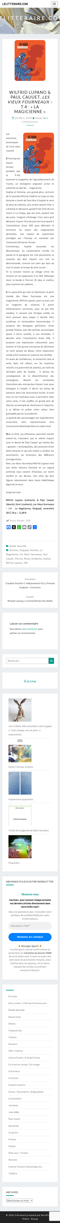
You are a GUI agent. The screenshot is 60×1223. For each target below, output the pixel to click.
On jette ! (13, 1132)
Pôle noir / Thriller (18, 1152)
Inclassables (15, 1098)
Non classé (14, 1118)
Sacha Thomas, (20, 766)
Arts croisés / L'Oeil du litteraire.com (27, 1003)
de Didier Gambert (28, 830)
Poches (12, 1139)
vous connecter (30, 628)
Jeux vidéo (13, 1112)
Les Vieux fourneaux (30, 554)
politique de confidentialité (25, 915)
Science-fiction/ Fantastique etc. (25, 1166)
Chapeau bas (15, 1030)
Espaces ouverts (16, 1084)
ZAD (25, 562)
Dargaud (24, 550)
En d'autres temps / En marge (24, 1064)
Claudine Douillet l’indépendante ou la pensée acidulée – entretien (30, 583)
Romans (12, 1159)
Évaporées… (15, 862)
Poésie (12, 1146)
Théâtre (12, 1173)
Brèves (12, 1023)
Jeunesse (13, 1105)
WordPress (47, 1215)
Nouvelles (13, 1125)
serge (39, 118)
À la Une (12, 996)
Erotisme (13, 1078)
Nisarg (34, 1218)
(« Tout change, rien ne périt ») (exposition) (30, 730)
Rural (27, 558)
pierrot (19, 558)
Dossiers (12, 1043)
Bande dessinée (18, 545)
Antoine (14, 550)
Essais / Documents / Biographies (26, 1091)
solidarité (36, 558)
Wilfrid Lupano (14, 562)
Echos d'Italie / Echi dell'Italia (24, 1057)
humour (34, 550)
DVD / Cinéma (15, 1050)
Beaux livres (14, 1016)
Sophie (46, 558)
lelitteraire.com (15, 4)
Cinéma (12, 1037)
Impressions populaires (20, 799)
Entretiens (14, 1071)
